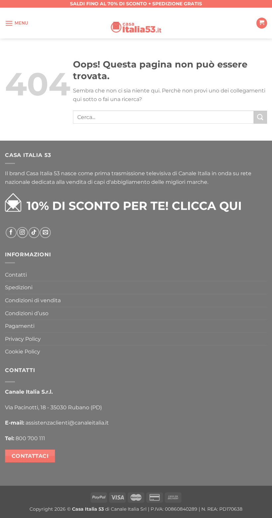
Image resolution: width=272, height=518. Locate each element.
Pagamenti (19, 326)
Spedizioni (19, 287)
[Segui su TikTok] (34, 232)
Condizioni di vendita (33, 300)
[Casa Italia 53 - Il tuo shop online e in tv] (136, 23)
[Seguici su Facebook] (11, 232)
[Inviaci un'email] (45, 232)
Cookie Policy (22, 351)
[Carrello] (261, 23)
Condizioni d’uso (26, 313)
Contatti (16, 275)
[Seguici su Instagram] (22, 232)
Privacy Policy (23, 339)
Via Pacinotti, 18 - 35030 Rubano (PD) (53, 407)
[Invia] (260, 117)
